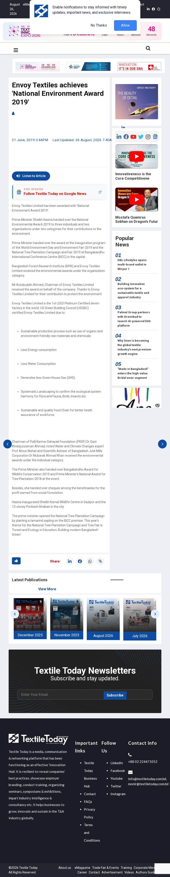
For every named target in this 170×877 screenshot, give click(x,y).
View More (47, 589)
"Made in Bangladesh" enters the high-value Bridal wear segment (133, 373)
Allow (125, 25)
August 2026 (103, 636)
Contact (90, 794)
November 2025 (66, 635)
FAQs (88, 802)
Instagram (118, 794)
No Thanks (99, 25)
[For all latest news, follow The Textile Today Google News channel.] (155, 136)
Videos (129, 872)
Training (126, 867)
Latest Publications (29, 579)
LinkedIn (116, 763)
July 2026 (139, 636)
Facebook (117, 771)
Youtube (116, 778)
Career (82, 872)
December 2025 (30, 635)
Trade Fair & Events (105, 867)
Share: (55, 561)
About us (64, 867)
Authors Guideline (148, 872)
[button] (16, 50)
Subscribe (115, 695)
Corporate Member (147, 867)
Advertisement (112, 872)
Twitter (116, 786)
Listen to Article (34, 176)
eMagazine (82, 867)
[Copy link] (100, 561)
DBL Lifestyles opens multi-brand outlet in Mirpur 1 (132, 264)
